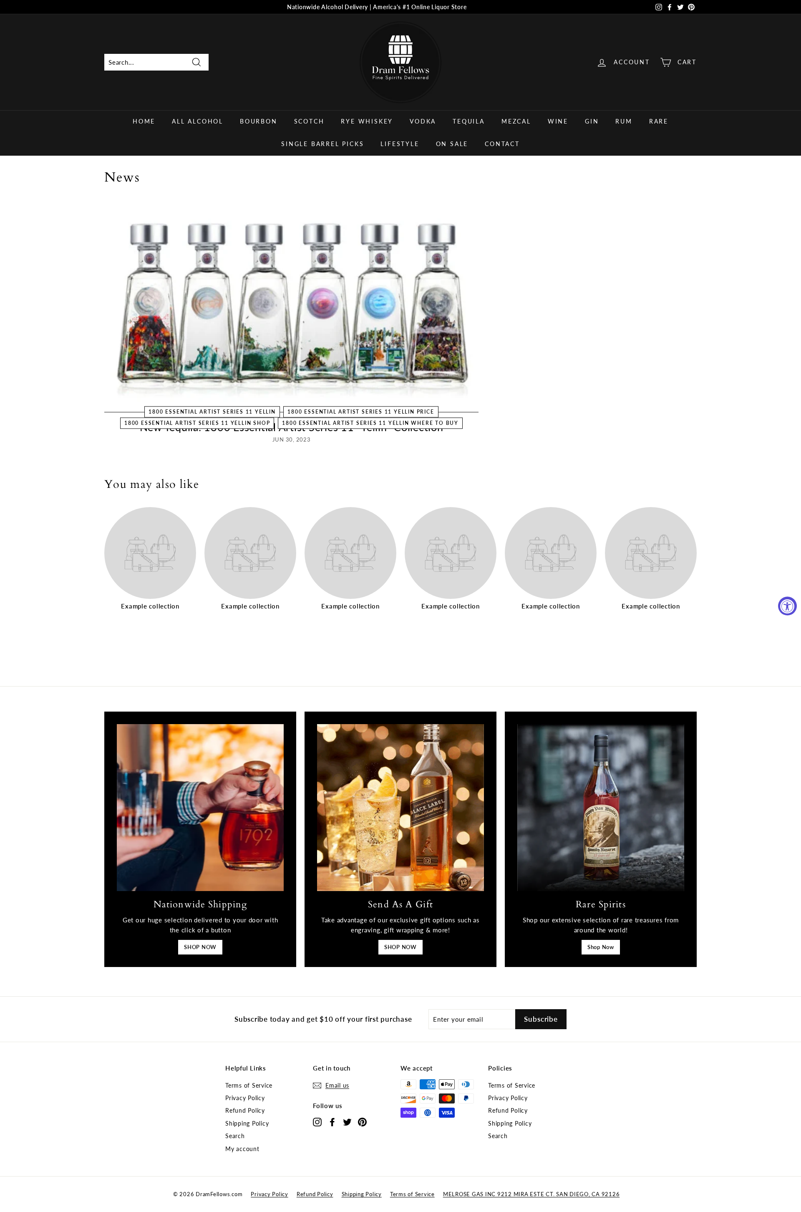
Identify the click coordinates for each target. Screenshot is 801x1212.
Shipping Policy (247, 1123)
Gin (592, 121)
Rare (658, 121)
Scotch (309, 121)
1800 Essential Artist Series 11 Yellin (212, 412)
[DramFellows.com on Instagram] (317, 1121)
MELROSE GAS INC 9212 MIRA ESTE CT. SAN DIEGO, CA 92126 (531, 1194)
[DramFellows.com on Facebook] (332, 1121)
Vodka (423, 121)
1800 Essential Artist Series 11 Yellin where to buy (370, 423)
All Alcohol (197, 121)
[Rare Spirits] (600, 807)
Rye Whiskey (367, 121)
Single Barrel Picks (322, 143)
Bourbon (258, 121)
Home (144, 121)
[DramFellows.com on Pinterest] (362, 1121)
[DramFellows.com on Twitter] (347, 1121)
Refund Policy (245, 1110)
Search (235, 1135)
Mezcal (516, 121)
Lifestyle (399, 143)
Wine (558, 121)
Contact (502, 143)
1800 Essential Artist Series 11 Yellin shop (197, 423)
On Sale (452, 143)
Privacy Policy (245, 1097)
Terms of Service (248, 1085)
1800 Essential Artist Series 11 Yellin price (360, 412)
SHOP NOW (200, 947)
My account (242, 1148)
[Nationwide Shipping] (200, 807)
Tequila (469, 121)
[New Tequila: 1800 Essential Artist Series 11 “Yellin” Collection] (291, 307)
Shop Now (600, 947)
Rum (623, 121)
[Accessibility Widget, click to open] (787, 606)
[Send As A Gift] (400, 807)
